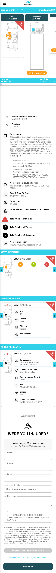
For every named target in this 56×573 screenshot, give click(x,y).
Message (11, 496)
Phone (10, 463)
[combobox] (28, 489)
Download (28, 566)
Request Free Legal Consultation (28, 550)
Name (10, 452)
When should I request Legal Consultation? (28, 557)
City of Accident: (14, 485)
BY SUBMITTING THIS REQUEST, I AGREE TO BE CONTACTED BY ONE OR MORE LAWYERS (28, 517)
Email (9, 474)
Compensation (38, 73)
